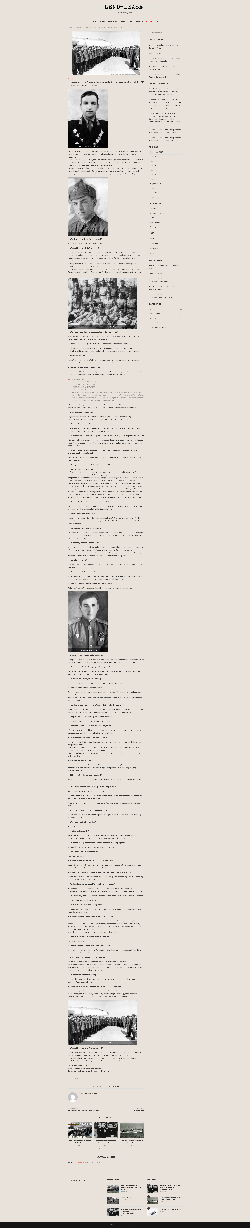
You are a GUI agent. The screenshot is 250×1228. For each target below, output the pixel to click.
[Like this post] (109, 1086)
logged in (82, 1162)
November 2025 (156, 152)
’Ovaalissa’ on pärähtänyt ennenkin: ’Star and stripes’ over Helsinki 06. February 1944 (164, 92)
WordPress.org (155, 254)
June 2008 (154, 179)
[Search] (157, 21)
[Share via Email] (118, 1086)
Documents (112, 21)
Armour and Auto (157, 213)
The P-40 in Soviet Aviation (169, 140)
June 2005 (154, 193)
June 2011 (154, 166)
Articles (102, 21)
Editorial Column (136, 21)
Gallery (122, 21)
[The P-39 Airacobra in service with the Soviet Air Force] (80, 1130)
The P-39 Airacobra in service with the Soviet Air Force (131, 1187)
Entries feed (153, 243)
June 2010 (154, 170)
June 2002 (154, 197)
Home (94, 21)
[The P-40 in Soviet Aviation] (152, 1212)
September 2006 (157, 184)
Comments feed (155, 249)
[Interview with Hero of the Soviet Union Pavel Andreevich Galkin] (106, 1130)
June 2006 (154, 188)
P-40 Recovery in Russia (168, 132)
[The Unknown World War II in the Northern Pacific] (132, 1130)
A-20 (70, 1078)
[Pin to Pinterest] (116, 1086)
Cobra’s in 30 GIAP (156, 53)
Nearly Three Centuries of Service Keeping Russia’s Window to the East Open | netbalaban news (163, 116)
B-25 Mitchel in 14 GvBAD (165, 95)
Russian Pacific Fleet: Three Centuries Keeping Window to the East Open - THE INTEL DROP (165, 102)
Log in (151, 238)
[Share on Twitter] (114, 1086)
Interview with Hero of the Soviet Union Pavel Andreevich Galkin (131, 1211)
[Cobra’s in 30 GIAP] (113, 1200)
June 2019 (154, 157)
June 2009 (154, 175)
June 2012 (154, 161)
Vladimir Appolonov (81, 85)
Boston (77, 1078)
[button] (70, 1135)
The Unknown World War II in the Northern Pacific (164, 122)
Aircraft (153, 209)
